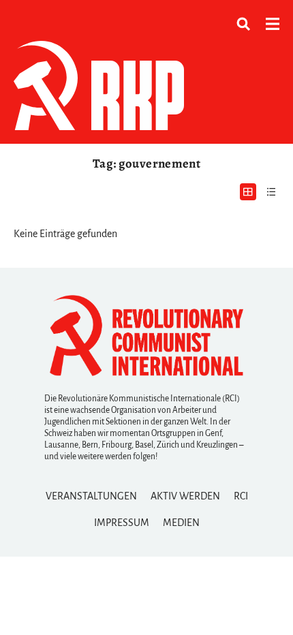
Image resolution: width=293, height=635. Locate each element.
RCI (241, 496)
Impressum (121, 522)
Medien (181, 522)
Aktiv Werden (185, 496)
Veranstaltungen (91, 496)
